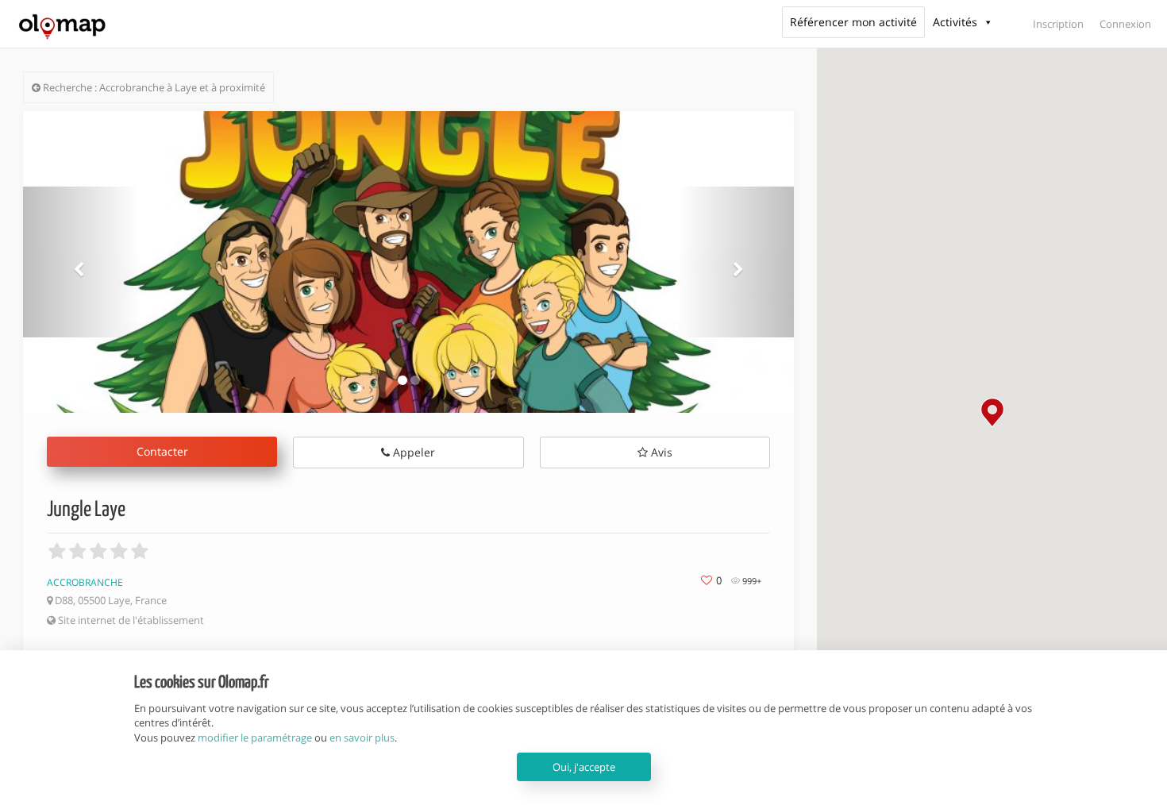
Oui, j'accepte (584, 767)
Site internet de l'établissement (130, 620)
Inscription (1058, 24)
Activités (955, 21)
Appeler (412, 452)
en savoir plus (362, 737)
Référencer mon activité (853, 21)
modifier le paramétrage (255, 737)
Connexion (1125, 24)
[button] (992, 413)
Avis (660, 452)
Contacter (162, 451)
